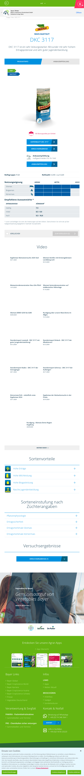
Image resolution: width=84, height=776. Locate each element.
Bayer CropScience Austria (18, 690)
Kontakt (49, 723)
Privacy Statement (42, 768)
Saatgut (48, 700)
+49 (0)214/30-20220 (58, 731)
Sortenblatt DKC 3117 (39, 142)
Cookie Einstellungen (9, 772)
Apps (47, 684)
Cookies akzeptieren (58, 772)
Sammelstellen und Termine (19, 718)
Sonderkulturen (51, 703)
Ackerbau (49, 696)
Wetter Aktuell (50, 687)
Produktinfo (22, 61)
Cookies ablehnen (74, 772)
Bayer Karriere (13, 687)
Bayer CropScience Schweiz (18, 693)
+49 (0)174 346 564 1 (58, 717)
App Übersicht (43, 649)
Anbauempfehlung (61, 61)
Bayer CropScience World (17, 684)
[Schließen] (1, 12)
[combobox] (42, 559)
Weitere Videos (42, 448)
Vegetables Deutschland (17, 700)
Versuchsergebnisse (39, 149)
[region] (42, 762)
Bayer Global (12, 681)
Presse (10, 697)
